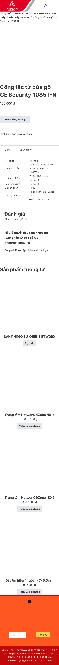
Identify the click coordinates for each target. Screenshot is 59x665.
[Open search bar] (45, 5)
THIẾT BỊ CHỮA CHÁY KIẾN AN (31, 13)
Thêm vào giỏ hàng (15, 119)
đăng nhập (20, 250)
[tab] (7, 150)
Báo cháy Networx (19, 17)
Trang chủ (5, 13)
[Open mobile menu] (54, 6)
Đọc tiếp (29, 343)
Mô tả (7, 149)
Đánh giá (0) (26, 149)
